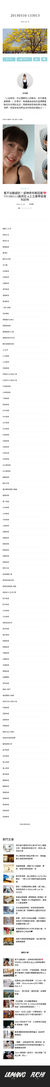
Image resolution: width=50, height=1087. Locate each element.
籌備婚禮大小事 (8, 332)
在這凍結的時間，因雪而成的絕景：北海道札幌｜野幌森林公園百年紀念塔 (31, 910)
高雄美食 (6, 817)
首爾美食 (6, 799)
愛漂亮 (5, 253)
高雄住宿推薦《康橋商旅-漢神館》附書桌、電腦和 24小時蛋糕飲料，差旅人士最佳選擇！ (31, 900)
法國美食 (6, 283)
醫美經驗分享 (25, 189)
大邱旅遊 (6, 508)
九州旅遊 (6, 356)
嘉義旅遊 (6, 477)
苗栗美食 (6, 720)
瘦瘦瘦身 (6, 247)
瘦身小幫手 (7, 689)
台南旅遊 (6, 435)
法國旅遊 (6, 665)
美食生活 (6, 241)
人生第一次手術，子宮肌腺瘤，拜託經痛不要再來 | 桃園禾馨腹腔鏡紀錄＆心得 (30, 973)
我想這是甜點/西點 (9, 586)
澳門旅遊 (6, 683)
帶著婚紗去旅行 (8, 320)
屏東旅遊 (6, 544)
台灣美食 (6, 271)
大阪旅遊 (6, 520)
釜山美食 (6, 768)
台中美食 (6, 417)
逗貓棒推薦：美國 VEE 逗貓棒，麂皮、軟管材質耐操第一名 (30, 867)
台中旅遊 (6, 411)
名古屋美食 (7, 471)
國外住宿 (6, 483)
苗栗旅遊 (6, 714)
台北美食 (6, 429)
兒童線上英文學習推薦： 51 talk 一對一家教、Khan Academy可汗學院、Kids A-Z (30, 983)
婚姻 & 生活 (7, 229)
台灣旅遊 (6, 459)
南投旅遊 (6, 405)
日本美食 (6, 617)
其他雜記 (6, 314)
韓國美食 (6, 786)
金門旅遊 (6, 750)
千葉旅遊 (6, 398)
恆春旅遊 (6, 556)
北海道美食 (7, 393)
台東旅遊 (6, 441)
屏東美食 (6, 550)
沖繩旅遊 (6, 653)
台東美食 (6, 447)
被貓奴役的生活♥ (9, 338)
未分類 (5, 265)
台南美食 (6, 277)
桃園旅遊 (6, 641)
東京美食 (6, 635)
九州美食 (6, 362)
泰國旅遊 (6, 671)
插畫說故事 (7, 326)
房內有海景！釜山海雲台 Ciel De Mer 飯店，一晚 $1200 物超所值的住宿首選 (31, 879)
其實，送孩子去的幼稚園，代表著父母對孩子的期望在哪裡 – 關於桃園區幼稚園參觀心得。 (31, 921)
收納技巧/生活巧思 (9, 592)
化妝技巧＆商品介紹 (10, 380)
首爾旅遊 (6, 793)
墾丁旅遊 (6, 502)
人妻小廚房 (7, 308)
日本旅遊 (6, 611)
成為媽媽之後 (7, 574)
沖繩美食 (6, 659)
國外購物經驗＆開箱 (10, 489)
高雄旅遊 (6, 811)
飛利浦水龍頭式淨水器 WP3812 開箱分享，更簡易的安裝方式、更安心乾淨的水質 (31, 848)
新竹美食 (6, 605)
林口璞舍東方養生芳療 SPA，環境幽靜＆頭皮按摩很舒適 (31, 857)
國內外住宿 (7, 259)
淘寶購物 (6, 677)
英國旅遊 (6, 726)
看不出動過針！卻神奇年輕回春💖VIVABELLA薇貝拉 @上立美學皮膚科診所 (25, 196)
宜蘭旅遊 (6, 532)
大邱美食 (6, 514)
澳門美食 (6, 289)
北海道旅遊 (7, 386)
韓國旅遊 (6, 780)
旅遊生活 (6, 235)
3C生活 (5, 350)
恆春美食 (6, 562)
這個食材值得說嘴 (9, 738)
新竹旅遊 (6, 599)
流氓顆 (25, 93)
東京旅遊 (6, 629)
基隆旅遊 (6, 495)
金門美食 (6, 756)
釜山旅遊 (6, 762)
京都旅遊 (6, 368)
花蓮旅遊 (6, 708)
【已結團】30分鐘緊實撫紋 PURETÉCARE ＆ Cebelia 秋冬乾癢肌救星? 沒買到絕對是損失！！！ (30, 1004)
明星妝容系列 (7, 623)
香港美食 (6, 302)
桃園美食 (6, 647)
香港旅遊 (6, 805)
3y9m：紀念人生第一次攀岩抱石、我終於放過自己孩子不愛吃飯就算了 (30, 1013)
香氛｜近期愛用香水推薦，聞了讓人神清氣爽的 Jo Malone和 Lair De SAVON (31, 889)
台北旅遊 (6, 423)
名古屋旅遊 (7, 465)
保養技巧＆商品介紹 (10, 374)
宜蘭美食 (6, 538)
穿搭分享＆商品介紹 (10, 702)
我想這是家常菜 (8, 580)
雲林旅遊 (6, 774)
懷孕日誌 (6, 568)
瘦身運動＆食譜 (8, 696)
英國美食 (6, 296)
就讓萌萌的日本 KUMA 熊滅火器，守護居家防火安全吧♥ (31, 930)
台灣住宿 (6, 453)
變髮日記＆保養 (8, 732)
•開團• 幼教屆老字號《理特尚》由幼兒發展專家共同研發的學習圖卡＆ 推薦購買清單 (30, 1045)
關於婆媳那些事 (8, 344)
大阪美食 (6, 526)
